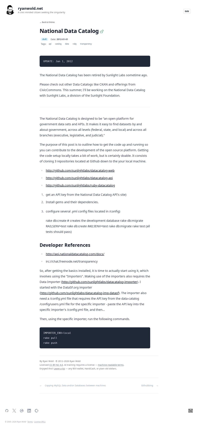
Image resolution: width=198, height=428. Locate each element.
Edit (187, 11)
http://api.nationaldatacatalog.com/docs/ (75, 254)
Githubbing (147, 385)
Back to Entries (48, 22)
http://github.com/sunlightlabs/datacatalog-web (80, 170)
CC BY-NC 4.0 (56, 364)
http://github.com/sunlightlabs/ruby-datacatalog (80, 185)
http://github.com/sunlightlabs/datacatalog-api (79, 178)
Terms (30, 421)
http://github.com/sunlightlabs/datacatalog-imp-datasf (80, 293)
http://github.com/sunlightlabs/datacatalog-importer (99, 282)
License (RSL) (39, 421)
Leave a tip (59, 368)
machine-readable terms (111, 364)
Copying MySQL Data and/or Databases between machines (75, 385)
